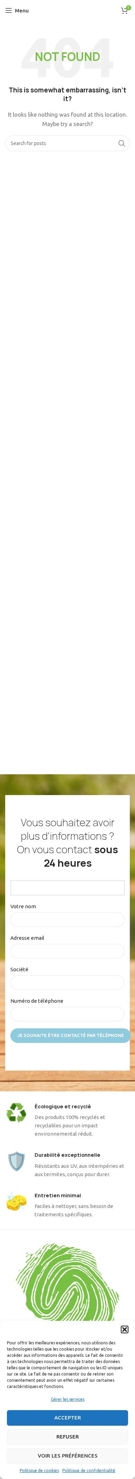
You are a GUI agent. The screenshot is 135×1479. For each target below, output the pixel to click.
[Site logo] (68, 10)
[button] (124, 1329)
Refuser (67, 1437)
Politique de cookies (39, 1470)
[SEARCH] (122, 143)
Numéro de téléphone (36, 1001)
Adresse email (27, 938)
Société (19, 969)
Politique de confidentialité (88, 1470)
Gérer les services (67, 1399)
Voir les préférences (68, 1456)
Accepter (67, 1418)
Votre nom (23, 906)
